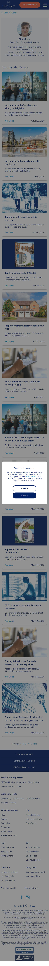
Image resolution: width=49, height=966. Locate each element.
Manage (24, 488)
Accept (24, 495)
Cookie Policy (29, 477)
